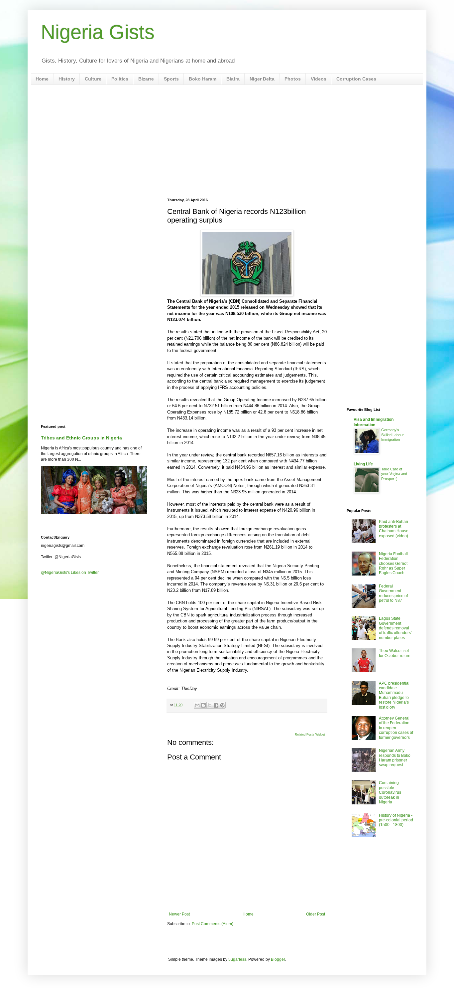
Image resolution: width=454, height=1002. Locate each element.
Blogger (278, 959)
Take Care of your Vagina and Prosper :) (394, 474)
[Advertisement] (227, 141)
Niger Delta (262, 79)
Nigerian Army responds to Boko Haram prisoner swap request (394, 757)
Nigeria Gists (98, 32)
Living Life (363, 464)
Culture (93, 79)
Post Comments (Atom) (212, 923)
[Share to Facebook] (216, 705)
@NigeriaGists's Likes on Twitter (70, 572)
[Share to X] (209, 705)
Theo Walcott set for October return (394, 653)
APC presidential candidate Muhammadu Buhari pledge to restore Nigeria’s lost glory (394, 695)
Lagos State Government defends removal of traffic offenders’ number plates (395, 628)
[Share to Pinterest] (222, 705)
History (66, 79)
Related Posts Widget (310, 734)
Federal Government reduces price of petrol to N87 (393, 593)
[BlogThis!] (203, 705)
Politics (119, 79)
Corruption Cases (356, 79)
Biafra (233, 79)
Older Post (315, 914)
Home (42, 79)
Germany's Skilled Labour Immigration (392, 435)
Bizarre (146, 79)
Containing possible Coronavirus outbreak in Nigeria (390, 792)
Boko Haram (202, 79)
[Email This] (197, 705)
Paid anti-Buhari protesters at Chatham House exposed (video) (393, 528)
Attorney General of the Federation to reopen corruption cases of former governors (396, 728)
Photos (292, 79)
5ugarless (237, 959)
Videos (318, 79)
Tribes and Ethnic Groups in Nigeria (81, 437)
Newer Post (179, 914)
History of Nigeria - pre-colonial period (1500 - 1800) (396, 820)
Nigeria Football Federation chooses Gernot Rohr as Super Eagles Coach (393, 564)
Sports (171, 79)
